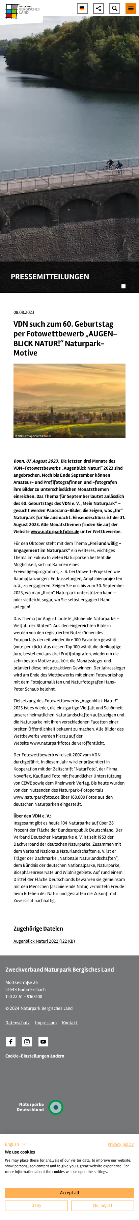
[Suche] (114, 8)
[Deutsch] (82, 8)
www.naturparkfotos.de (53, 743)
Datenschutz (17, 1023)
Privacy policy (121, 1144)
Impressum (46, 1023)
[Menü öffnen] (131, 8)
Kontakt (70, 1023)
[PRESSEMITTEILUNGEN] (69, 154)
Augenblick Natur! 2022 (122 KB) (44, 941)
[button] (10, 1041)
